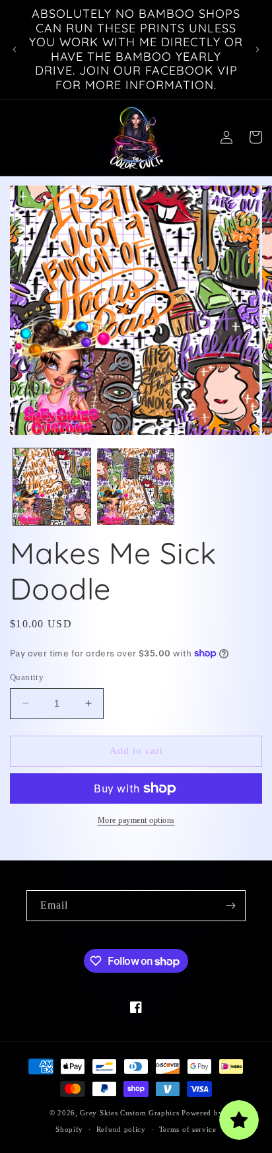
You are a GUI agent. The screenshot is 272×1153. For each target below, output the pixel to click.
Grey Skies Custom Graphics (129, 1113)
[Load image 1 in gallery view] (51, 487)
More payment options (136, 820)
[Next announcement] (257, 49)
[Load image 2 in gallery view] (135, 487)
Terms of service (188, 1129)
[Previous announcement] (14, 49)
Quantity (27, 677)
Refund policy (121, 1129)
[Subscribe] (230, 905)
